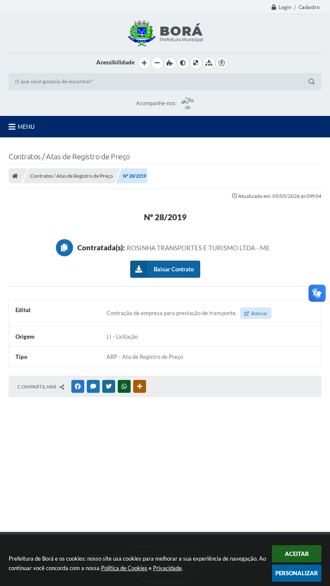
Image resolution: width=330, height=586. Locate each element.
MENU (26, 126)
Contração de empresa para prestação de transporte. (187, 313)
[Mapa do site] (208, 63)
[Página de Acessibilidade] (221, 63)
